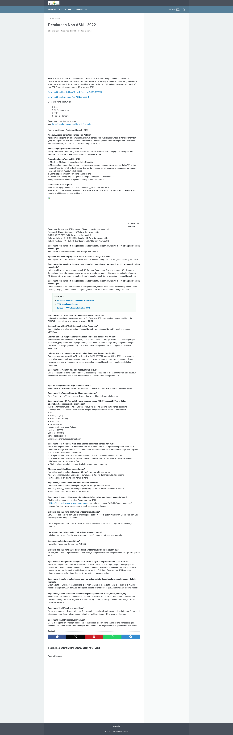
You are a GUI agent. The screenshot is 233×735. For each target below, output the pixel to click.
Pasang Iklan (81, 10)
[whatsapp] (112, 637)
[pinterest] (94, 637)
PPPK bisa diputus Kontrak (67, 304)
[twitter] (75, 637)
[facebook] (57, 637)
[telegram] (130, 637)
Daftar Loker (65, 10)
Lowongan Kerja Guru (120, 731)
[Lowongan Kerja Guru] (55, 3)
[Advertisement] (94, 52)
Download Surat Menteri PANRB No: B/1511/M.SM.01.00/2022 (75, 92)
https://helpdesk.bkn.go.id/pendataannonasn (69, 503)
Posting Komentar (85, 31)
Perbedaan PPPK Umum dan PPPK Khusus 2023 (75, 300)
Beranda (52, 10)
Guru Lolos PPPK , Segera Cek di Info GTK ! (73, 308)
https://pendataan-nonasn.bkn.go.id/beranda (71, 124)
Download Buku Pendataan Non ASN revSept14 (68, 97)
